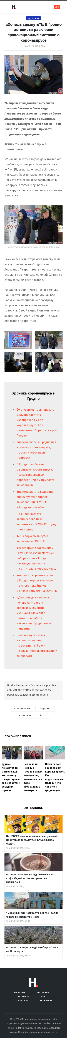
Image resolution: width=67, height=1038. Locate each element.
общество (45, 709)
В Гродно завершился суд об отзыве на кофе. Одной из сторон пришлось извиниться (29, 878)
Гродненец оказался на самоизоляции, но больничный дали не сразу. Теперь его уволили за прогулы (37, 645)
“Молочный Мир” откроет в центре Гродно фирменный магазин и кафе (32, 915)
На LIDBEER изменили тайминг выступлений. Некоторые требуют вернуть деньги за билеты (32, 840)
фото (43, 715)
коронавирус (22, 709)
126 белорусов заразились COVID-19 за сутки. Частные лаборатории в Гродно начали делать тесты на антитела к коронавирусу (36, 558)
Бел (56, 6)
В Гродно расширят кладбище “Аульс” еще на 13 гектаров (32, 949)
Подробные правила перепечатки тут (38, 1032)
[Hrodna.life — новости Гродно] (14, 6)
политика (25, 715)
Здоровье (33, 18)
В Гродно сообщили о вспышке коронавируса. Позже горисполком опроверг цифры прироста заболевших (35, 475)
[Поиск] (46, 6)
